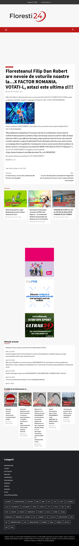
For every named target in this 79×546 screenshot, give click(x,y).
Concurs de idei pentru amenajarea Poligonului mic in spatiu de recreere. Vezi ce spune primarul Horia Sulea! (57, 176)
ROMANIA (44, 522)
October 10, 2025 (41, 221)
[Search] (73, 29)
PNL (6, 522)
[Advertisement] (39, 46)
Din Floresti (9, 203)
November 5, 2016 (17, 91)
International (8, 480)
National (7, 483)
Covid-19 (42, 506)
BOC (49, 501)
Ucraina (58, 522)
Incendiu (27, 517)
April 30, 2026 (24, 435)
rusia (51, 522)
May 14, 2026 (9, 423)
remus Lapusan (34, 522)
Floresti (40, 512)
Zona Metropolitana (59, 205)
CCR (55, 501)
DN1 (63, 506)
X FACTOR (22, 168)
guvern (55, 512)
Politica (6, 486)
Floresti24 (9, 217)
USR (6, 527)
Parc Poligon (63, 517)
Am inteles (39, 543)
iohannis (40, 517)
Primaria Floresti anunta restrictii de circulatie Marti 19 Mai (26, 347)
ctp (49, 506)
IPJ (47, 517)
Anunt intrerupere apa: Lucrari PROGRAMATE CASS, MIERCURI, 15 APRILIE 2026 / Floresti (36, 373)
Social (7, 205)
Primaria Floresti (16, 522)
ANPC (43, 501)
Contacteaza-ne (46, 2)
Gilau (48, 512)
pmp (71, 517)
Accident (8, 501)
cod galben (25, 506)
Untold (67, 522)
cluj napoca (15, 506)
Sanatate (7, 489)
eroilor (22, 512)
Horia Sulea (8, 517)
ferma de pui (31, 512)
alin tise (30, 501)
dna (68, 506)
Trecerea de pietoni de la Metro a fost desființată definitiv (25, 379)
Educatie (7, 474)
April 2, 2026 (67, 421)
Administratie (9, 402)
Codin (8, 91)
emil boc (13, 512)
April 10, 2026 (53, 427)
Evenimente (9, 67)
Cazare (6, 468)
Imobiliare (19, 517)
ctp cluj (55, 506)
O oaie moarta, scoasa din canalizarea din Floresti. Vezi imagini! (20, 175)
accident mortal (19, 501)
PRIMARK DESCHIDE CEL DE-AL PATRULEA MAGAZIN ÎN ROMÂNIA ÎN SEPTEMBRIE (63, 212)
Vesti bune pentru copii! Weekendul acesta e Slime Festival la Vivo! (15, 212)
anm (37, 501)
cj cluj (61, 501)
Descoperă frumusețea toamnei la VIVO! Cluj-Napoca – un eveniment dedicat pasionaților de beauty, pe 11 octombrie (39, 214)
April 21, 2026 (39, 446)
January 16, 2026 (17, 217)
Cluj (6, 506)
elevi (6, 512)
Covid (34, 506)
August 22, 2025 (65, 217)
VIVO (12, 527)
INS (34, 517)
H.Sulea (63, 512)
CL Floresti (70, 501)
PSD (25, 522)
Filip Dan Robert (14, 168)
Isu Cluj (53, 517)
